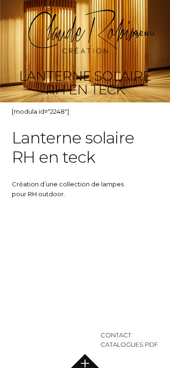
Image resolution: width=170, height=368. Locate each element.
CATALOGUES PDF (129, 344)
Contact (116, 335)
